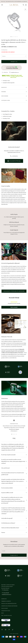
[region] (14, 426)
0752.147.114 (6, 589)
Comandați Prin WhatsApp (15, 160)
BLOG (2, 613)
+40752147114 (15, 156)
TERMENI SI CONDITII (6, 601)
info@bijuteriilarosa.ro (15, 72)
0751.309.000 (6, 592)
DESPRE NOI (4, 598)
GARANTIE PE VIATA (5, 610)
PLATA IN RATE (4, 608)
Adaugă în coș (14, 61)
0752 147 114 (6, 72)
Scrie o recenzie (14, 307)
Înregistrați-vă (14, 555)
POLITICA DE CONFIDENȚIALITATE (8, 603)
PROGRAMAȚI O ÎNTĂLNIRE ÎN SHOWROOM (13, 291)
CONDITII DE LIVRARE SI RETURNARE (9, 605)
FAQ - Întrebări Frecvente (6, 615)
